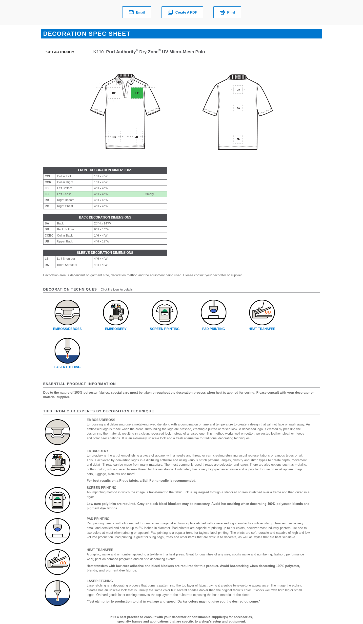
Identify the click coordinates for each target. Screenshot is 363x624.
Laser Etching (67, 367)
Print (231, 12)
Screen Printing (165, 329)
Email (140, 12)
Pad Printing (213, 329)
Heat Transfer (262, 329)
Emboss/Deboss (67, 329)
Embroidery (116, 329)
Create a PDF (186, 12)
